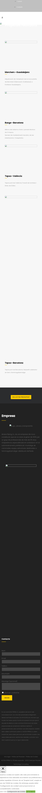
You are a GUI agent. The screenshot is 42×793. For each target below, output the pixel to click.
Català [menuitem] (19, 1)
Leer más (3, 792)
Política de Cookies (32, 757)
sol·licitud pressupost (21, 397)
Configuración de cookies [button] (16, 792)
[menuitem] (19, 1)
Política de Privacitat (18, 757)
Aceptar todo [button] (30, 792)
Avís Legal (7, 757)
